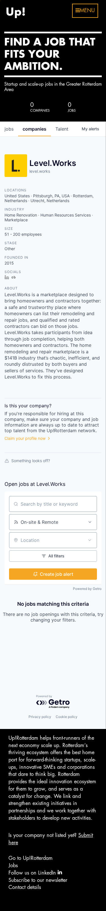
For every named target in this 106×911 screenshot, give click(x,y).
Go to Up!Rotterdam (30, 858)
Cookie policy (66, 717)
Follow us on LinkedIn (33, 872)
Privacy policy (40, 717)
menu (87, 10)
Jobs (13, 865)
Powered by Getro (87, 589)
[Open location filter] (89, 540)
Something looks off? (30, 460)
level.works (39, 171)
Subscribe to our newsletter (37, 880)
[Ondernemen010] (15, 10)
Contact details (24, 887)
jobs (9, 129)
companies (34, 129)
